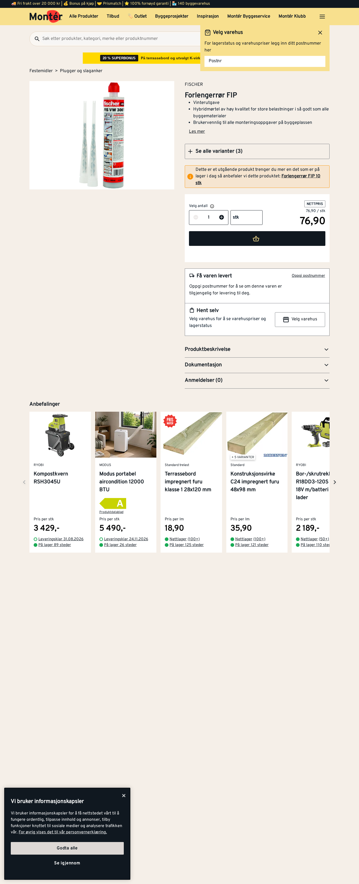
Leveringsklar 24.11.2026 (126, 539)
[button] (257, 151)
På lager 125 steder (187, 545)
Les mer (197, 132)
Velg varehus (304, 319)
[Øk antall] (221, 217)
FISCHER (194, 84)
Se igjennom (67, 863)
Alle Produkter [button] (83, 16)
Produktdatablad (111, 512)
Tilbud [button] (113, 16)
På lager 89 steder (54, 545)
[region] (67, 834)
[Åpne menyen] (322, 16)
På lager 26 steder (120, 545)
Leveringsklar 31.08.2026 (61, 539)
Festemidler (41, 71)
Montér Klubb (292, 16)
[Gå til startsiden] (46, 16)
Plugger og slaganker (81, 71)
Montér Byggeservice (248, 16)
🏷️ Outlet (137, 16)
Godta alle (67, 848)
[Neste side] (24, 482)
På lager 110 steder (317, 545)
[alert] (257, 176)
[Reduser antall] (195, 217)
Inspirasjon (208, 16)
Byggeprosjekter (171, 16)
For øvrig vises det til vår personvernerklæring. (63, 832)
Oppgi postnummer (308, 275)
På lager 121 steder (252, 545)
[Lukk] (124, 795)
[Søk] (35, 38)
